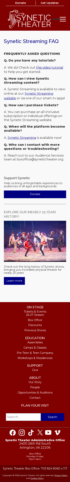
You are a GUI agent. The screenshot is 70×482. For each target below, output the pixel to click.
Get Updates (50, 3)
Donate (20, 3)
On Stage (35, 307)
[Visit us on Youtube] (48, 433)
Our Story (35, 382)
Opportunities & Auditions (35, 392)
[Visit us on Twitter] (40, 433)
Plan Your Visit (35, 405)
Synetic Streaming (22, 138)
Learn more (14, 280)
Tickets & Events (35, 311)
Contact (35, 397)
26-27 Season (35, 315)
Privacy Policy (60, 475)
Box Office (35, 320)
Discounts (35, 325)
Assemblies (35, 342)
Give (35, 370)
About (35, 378)
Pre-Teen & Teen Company (35, 353)
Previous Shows (35, 330)
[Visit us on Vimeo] (57, 433)
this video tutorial (49, 67)
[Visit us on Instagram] (22, 433)
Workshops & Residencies (35, 358)
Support (35, 365)
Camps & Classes (35, 347)
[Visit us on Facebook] (13, 433)
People (35, 387)
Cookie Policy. (37, 478)
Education (35, 338)
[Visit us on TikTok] (31, 433)
